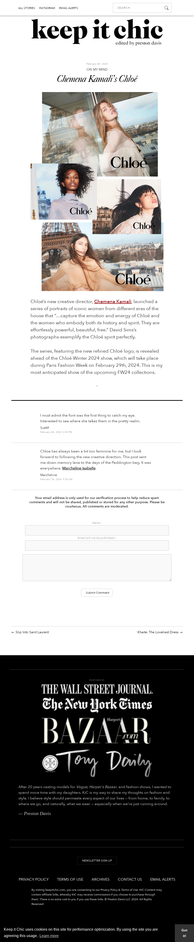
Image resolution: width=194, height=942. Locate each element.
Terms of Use (70, 879)
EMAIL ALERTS (68, 8)
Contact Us (130, 879)
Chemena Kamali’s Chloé (97, 79)
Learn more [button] (49, 936)
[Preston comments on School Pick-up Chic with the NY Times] (97, 705)
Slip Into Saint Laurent (32, 632)
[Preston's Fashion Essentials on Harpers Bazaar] (97, 730)
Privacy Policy (34, 879)
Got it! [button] (184, 933)
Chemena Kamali (112, 301)
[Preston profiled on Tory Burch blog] (97, 763)
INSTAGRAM (47, 8)
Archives (101, 879)
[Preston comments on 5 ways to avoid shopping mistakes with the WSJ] (97, 689)
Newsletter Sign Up (97, 860)
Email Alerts (162, 879)
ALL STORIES (26, 8)
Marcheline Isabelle (79, 468)
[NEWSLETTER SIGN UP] (97, 865)
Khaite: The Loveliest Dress (157, 632)
